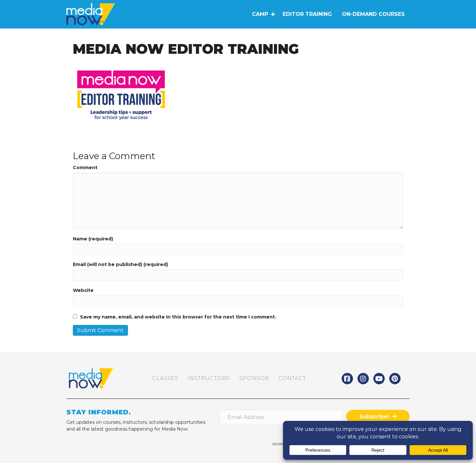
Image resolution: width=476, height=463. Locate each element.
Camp (260, 14)
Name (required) (93, 239)
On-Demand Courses (373, 14)
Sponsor (254, 378)
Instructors (209, 378)
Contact (292, 378)
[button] (273, 14)
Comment (85, 167)
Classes (165, 378)
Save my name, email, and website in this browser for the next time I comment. (178, 317)
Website (83, 290)
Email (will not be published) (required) (120, 264)
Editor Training (307, 14)
